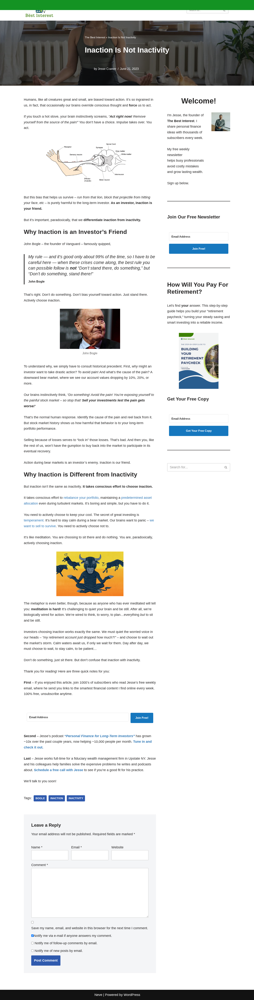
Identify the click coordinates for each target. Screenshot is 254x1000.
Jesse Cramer (107, 68)
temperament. (34, 520)
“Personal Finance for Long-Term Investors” (99, 736)
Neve (98, 995)
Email (76, 847)
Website (117, 847)
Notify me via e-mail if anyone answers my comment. (73, 936)
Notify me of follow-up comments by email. (66, 943)
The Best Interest (95, 37)
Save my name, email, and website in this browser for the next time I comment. (89, 928)
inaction (56, 798)
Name (36, 847)
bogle (40, 798)
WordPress (132, 995)
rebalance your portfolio (81, 498)
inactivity (76, 798)
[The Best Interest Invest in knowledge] (39, 10)
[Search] (224, 10)
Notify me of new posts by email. (59, 951)
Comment (39, 865)
